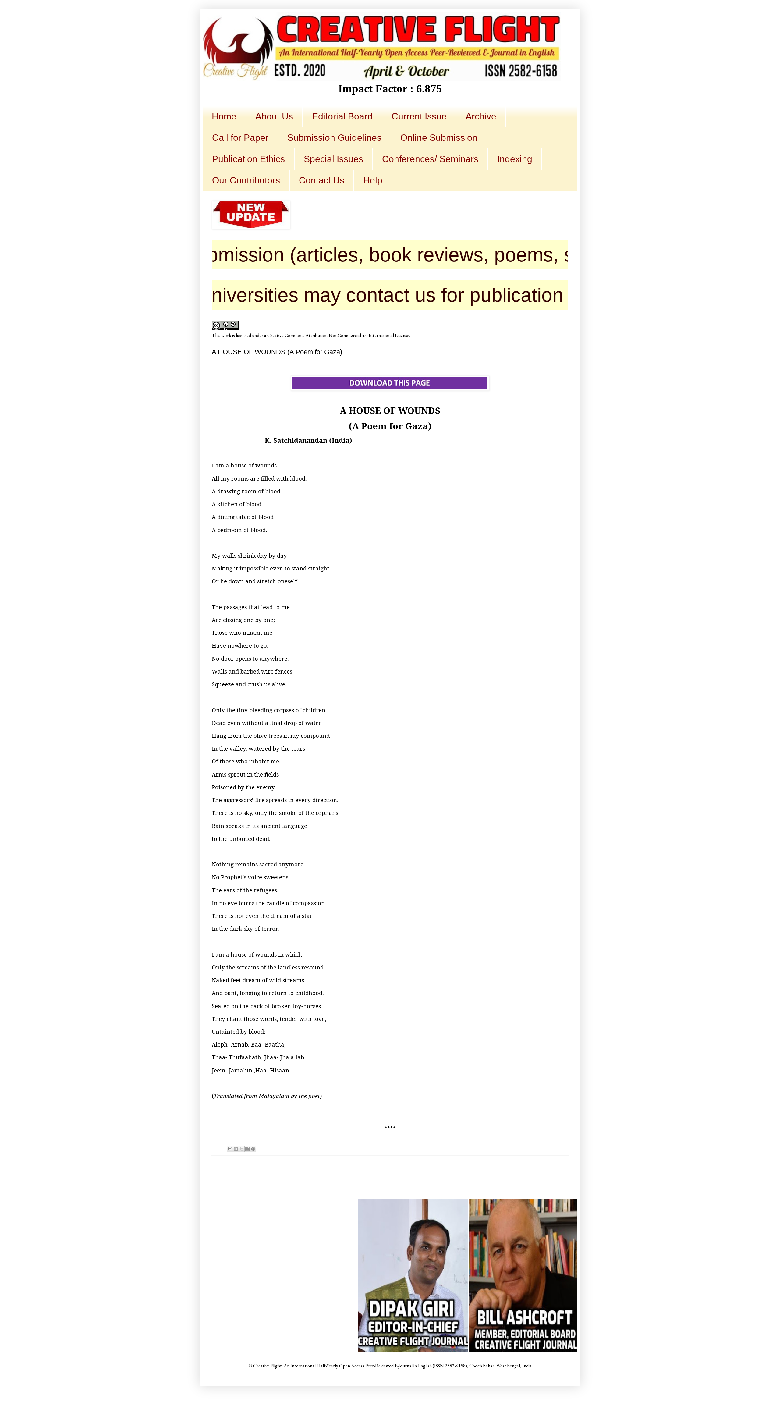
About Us (274, 116)
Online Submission (438, 138)
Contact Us (321, 180)
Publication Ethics (248, 159)
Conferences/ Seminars (430, 159)
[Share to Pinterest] (253, 1149)
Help (372, 180)
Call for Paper (240, 138)
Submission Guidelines (334, 138)
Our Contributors (246, 180)
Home (224, 116)
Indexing (514, 159)
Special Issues (333, 159)
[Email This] (230, 1149)
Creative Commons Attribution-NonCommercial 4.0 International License (338, 335)
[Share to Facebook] (247, 1149)
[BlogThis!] (236, 1149)
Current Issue (419, 116)
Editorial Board (342, 116)
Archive (481, 116)
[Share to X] (242, 1149)
